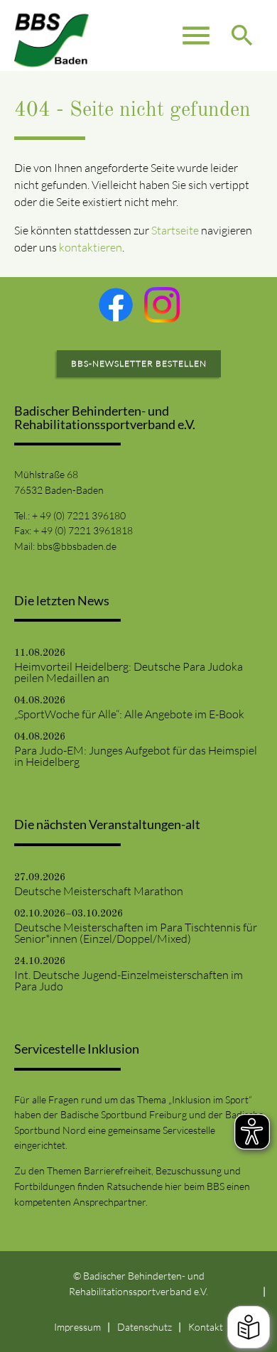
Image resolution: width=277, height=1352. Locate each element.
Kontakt (205, 1327)
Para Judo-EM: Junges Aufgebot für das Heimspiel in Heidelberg (135, 756)
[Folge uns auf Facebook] (116, 305)
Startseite (175, 230)
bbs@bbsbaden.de (76, 546)
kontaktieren (90, 247)
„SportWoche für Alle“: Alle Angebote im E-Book (129, 714)
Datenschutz (144, 1327)
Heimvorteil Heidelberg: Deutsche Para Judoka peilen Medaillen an (128, 672)
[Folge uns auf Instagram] (162, 305)
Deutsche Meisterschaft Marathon (98, 891)
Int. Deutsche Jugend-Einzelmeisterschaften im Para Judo (128, 980)
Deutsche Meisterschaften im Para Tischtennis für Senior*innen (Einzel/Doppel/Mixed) (135, 932)
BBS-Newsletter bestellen (139, 363)
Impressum (77, 1327)
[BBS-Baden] (51, 35)
